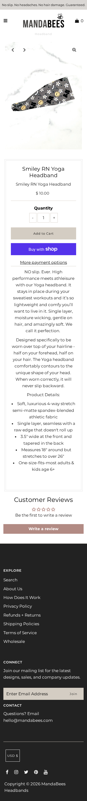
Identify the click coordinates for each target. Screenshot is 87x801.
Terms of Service (20, 632)
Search (10, 579)
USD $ (12, 756)
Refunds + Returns (22, 615)
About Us (12, 588)
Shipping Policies (21, 623)
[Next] (24, 49)
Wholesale (14, 641)
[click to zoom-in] (74, 49)
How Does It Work (21, 597)
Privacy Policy (17, 606)
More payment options (43, 262)
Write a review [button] (43, 529)
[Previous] (12, 49)
